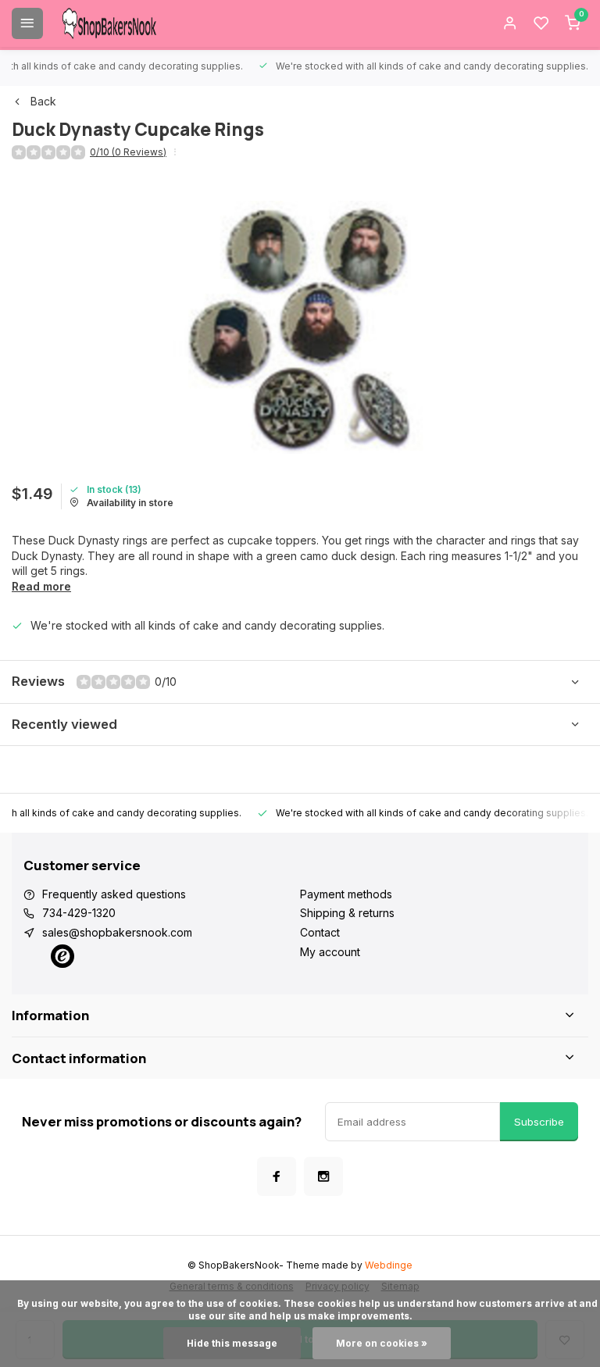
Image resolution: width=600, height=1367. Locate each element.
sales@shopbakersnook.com (117, 932)
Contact (320, 932)
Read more (41, 586)
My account (330, 951)
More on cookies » (381, 1343)
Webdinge (388, 1265)
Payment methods (346, 894)
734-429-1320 (79, 912)
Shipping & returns (347, 912)
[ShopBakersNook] (109, 23)
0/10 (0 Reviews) (128, 152)
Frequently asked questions (114, 894)
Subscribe (539, 1121)
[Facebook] (276, 1176)
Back (43, 101)
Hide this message (232, 1343)
